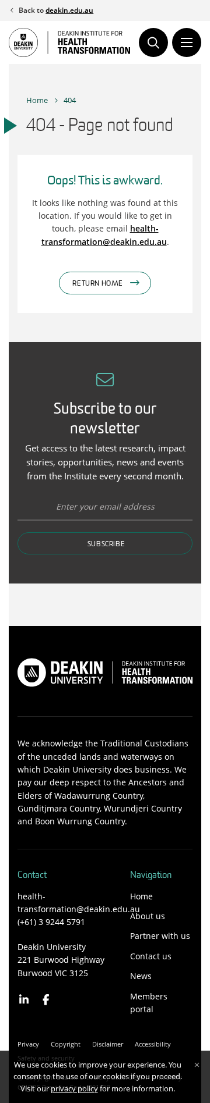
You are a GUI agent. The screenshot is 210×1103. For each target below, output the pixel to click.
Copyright (65, 1044)
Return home (97, 283)
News (141, 975)
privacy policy (74, 1088)
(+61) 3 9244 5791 (51, 921)
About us (147, 915)
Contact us (151, 956)
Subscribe (106, 544)
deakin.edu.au (69, 10)
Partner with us (160, 935)
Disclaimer (107, 1044)
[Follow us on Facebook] (46, 999)
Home (37, 100)
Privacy (28, 1044)
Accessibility (153, 1044)
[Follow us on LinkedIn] (24, 999)
